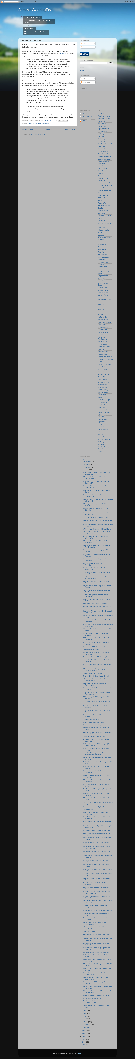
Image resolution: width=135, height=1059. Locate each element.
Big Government (103, 129)
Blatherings (101, 139)
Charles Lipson (103, 149)
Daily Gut (101, 171)
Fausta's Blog (102, 200)
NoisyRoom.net (103, 319)
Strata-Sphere (102, 394)
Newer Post (27, 130)
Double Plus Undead (105, 190)
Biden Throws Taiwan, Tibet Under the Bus (97, 910)
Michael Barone (103, 287)
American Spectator (104, 116)
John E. (84, 120)
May (85, 1016)
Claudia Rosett (103, 151)
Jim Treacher (102, 254)
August (86, 470)
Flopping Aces (102, 203)
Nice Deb (101, 314)
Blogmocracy (102, 141)
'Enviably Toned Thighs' (91, 719)
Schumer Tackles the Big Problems (95, 807)
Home (49, 130)
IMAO (100, 232)
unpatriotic (62, 53)
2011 (84, 459)
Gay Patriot (101, 213)
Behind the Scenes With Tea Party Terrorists (98, 657)
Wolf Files (101, 444)
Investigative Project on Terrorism (104, 238)
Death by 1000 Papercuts (103, 179)
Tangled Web (102, 405)
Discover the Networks (105, 185)
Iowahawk (101, 242)
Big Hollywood (102, 131)
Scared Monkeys (103, 382)
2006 (84, 1042)
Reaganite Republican (105, 359)
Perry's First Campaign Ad (92, 998)
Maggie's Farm (103, 276)
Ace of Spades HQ (104, 113)
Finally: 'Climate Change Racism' (94, 722)
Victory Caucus (103, 437)
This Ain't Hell (102, 419)
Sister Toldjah (102, 384)
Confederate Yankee (105, 154)
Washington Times (104, 439)
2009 (84, 1033)
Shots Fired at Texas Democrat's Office (96, 517)
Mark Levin (101, 278)
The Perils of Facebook (91, 650)
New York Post (103, 304)
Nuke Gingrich (102, 324)
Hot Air (100, 218)
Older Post (70, 130)
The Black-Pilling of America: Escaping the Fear (38, 21)
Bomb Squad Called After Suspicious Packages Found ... (95, 1001)
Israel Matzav (102, 244)
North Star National (104, 322)
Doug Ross (101, 193)
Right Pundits (102, 369)
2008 (84, 1036)
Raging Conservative (105, 357)
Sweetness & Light (104, 400)
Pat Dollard (101, 335)
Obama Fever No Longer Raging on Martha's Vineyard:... (95, 669)
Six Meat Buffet (103, 387)
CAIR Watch (102, 146)
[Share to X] (63, 121)
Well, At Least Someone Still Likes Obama (97, 529)
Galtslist (100, 208)
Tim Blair (101, 424)
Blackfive (101, 136)
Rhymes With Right (104, 364)
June (85, 1013)
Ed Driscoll (101, 198)
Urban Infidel (102, 432)
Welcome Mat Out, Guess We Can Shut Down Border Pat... (96, 892)
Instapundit (101, 235)
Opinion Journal (103, 327)
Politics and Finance (104, 346)
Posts (84, 43)
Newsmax (101, 309)
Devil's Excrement (104, 183)
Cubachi (100, 166)
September (87, 467)
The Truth (101, 416)
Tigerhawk (101, 422)
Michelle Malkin (103, 292)
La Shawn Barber (103, 262)
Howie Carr (101, 221)
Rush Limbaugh (103, 379)
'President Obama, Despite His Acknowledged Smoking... (93, 753)
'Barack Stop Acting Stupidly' (92, 673)
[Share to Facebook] (65, 121)
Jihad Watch (102, 252)
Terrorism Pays (88, 809)
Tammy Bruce (102, 402)
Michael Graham (103, 290)
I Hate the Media (103, 230)
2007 (84, 1039)
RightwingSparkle (103, 374)
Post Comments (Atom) (39, 134)
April (85, 1019)
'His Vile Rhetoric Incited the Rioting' (95, 905)
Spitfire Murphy (103, 390)
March (86, 1022)
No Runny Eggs (103, 317)
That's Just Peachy (104, 410)
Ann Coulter (102, 123)
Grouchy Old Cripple (104, 215)
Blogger (79, 1053)
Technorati (101, 407)
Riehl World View (103, 367)
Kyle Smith (101, 259)
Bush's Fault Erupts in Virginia (93, 725)
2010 (84, 1031)
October (86, 464)
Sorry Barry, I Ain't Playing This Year (95, 604)
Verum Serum (29, 28)
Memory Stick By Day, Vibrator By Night (96, 676)
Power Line (101, 349)
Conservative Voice (104, 159)
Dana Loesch (102, 176)
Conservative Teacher (105, 156)
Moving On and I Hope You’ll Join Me (35, 32)
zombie (100, 451)
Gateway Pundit (103, 210)
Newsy (100, 312)
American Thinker (104, 118)
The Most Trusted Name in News (94, 736)
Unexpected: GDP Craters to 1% (94, 647)
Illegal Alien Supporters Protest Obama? (96, 952)
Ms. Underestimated (104, 299)
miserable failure (43, 123)
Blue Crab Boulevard (105, 144)
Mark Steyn (101, 281)
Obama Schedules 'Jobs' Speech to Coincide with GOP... (95, 477)
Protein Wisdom (103, 351)
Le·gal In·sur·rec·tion (105, 269)
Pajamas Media (103, 332)
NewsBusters (102, 307)
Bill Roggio (101, 134)
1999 (84, 1045)
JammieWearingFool (35, 10)
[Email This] (59, 121)
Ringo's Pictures (103, 377)
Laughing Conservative (102, 265)
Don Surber (102, 188)
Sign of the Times (89, 931)
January (86, 1027)
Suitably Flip (102, 397)
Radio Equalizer (103, 354)
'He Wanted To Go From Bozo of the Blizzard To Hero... (95, 577)
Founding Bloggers (104, 205)
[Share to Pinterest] (67, 121)
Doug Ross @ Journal (32, 17)
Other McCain (102, 330)
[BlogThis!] (61, 121)
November (87, 461)
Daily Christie (102, 168)
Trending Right (103, 429)
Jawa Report (102, 249)
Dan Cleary (85, 113)
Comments (86, 47)
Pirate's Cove (102, 344)
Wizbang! (101, 442)
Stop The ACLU (103, 392)
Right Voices (102, 372)
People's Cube (103, 341)
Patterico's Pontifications (102, 338)
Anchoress (101, 121)
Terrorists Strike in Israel (91, 908)
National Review (103, 302)
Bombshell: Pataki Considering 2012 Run (97, 830)
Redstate (101, 362)
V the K (100, 434)
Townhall (101, 427)
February (87, 1024)
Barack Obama (33, 123)
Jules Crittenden (103, 257)
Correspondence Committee (103, 162)
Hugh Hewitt (102, 227)
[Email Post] (55, 120)
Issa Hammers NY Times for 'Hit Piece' (96, 995)
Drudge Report (103, 195)
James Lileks (102, 247)
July (85, 1010)
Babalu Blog (102, 126)
